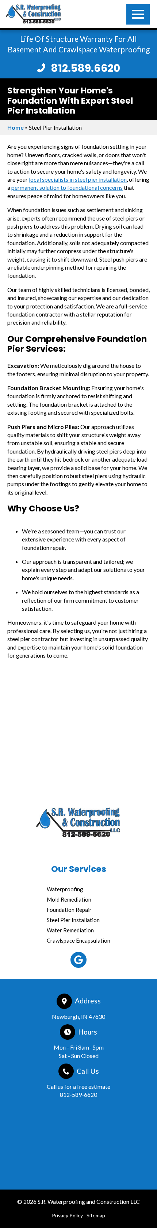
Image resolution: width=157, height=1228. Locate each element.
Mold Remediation (69, 899)
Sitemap (96, 1215)
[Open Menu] (138, 14)
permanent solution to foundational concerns (67, 187)
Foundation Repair (69, 909)
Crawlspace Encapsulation (78, 940)
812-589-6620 (78, 1094)
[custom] (78, 960)
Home (15, 127)
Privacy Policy (67, 1215)
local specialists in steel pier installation (78, 179)
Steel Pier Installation (73, 920)
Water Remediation (70, 930)
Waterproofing (65, 889)
